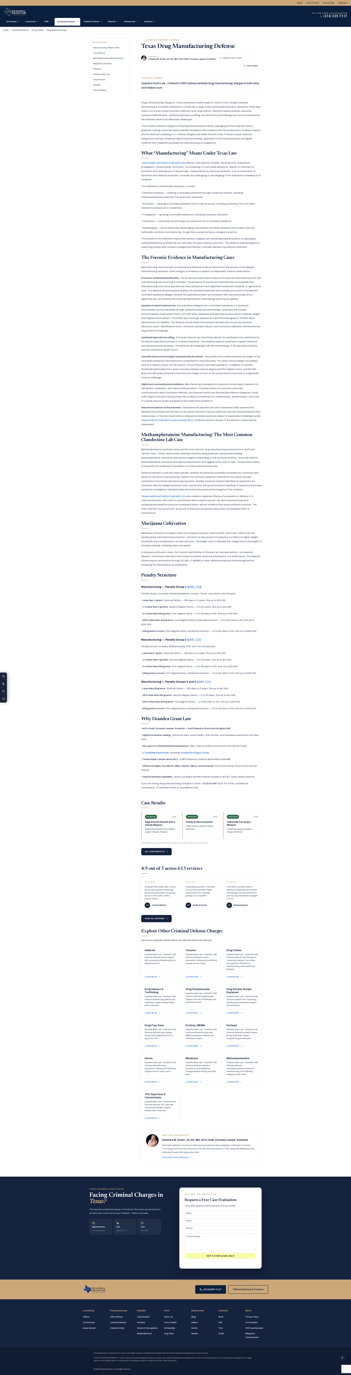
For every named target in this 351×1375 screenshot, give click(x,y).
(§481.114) (204, 681)
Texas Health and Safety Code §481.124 (163, 496)
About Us (168, 1317)
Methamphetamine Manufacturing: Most (110, 58)
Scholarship (328, 3)
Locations (30, 21)
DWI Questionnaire (254, 1328)
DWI (46, 21)
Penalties (97, 69)
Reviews (97, 85)
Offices (86, 1317)
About (300, 3)
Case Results (99, 80)
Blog (193, 1317)
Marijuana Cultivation (102, 64)
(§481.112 (193, 586)
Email (221, 1333)
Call (220, 1322)
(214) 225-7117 (335, 16)
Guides (194, 1333)
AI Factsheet (251, 1322)
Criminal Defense (66, 22)
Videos (194, 1322)
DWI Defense (116, 1317)
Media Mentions (144, 1333)
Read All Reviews (155, 918)
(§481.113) (194, 639)
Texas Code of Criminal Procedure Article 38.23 (167, 420)
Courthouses (89, 1322)
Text (220, 1328)
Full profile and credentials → (176, 1157)
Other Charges (99, 90)
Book (220, 1317)
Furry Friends (313, 3)
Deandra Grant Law (101, 74)
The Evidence (99, 53)
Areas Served (89, 1328)
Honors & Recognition (147, 1328)
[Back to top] (342, 1357)
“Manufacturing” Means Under (106, 48)
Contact (148, 21)
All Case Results (155, 851)
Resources (129, 21)
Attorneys (11, 21)
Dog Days (342, 3)
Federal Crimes (91, 21)
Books (194, 1328)
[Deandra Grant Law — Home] (15, 12)
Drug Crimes (38, 30)
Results (112, 21)
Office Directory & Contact (248, 1289)
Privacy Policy (252, 1317)
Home (6, 30)
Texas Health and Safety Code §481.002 (163, 163)
